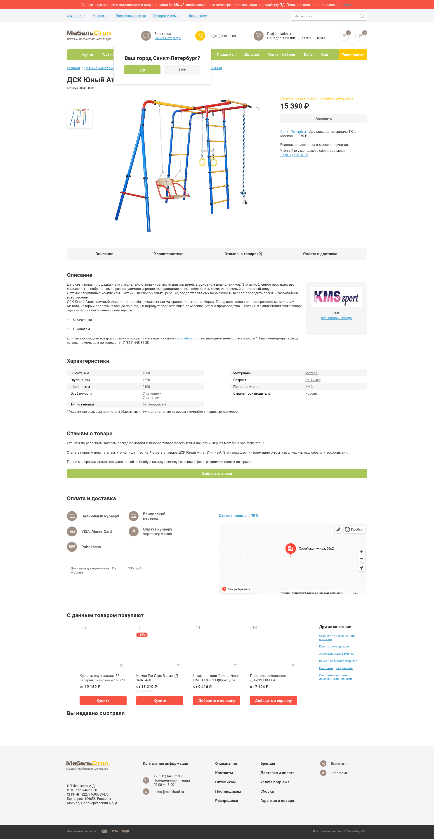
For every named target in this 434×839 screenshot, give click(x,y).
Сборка (267, 791)
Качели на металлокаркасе (338, 661)
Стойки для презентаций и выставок (337, 637)
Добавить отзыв (217, 473)
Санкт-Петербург (168, 38)
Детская (251, 54)
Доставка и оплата (131, 16)
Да (142, 69)
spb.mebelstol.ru (187, 338)
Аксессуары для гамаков (336, 654)
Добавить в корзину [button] (216, 700)
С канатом (151, 397)
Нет (182, 69)
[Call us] (200, 36)
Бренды (267, 763)
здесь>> (346, 4)
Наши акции (197, 16)
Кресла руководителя (334, 646)
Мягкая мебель (281, 54)
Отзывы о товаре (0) (243, 253)
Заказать (324, 118)
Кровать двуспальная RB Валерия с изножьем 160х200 (103, 677)
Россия (311, 393)
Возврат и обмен (166, 16)
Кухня (87, 54)
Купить (103, 700)
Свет (325, 54)
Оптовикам (225, 781)
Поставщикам (228, 791)
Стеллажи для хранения (336, 668)
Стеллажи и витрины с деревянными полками (335, 677)
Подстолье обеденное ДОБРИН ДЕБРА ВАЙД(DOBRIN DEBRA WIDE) (272, 677)
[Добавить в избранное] (258, 109)
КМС (309, 386)
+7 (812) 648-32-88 (222, 36)
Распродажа (353, 54)
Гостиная (109, 54)
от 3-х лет (313, 379)
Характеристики (169, 253)
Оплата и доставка (320, 253)
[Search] (362, 16)
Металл (311, 373)
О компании (226, 763)
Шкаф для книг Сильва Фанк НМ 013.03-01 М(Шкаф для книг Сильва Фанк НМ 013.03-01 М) (216, 677)
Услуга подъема (275, 781)
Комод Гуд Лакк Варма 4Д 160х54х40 (157, 677)
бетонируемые (154, 404)
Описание (104, 253)
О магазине (76, 16)
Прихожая (226, 54)
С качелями (152, 393)
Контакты (100, 16)
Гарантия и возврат (278, 800)
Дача (308, 54)
